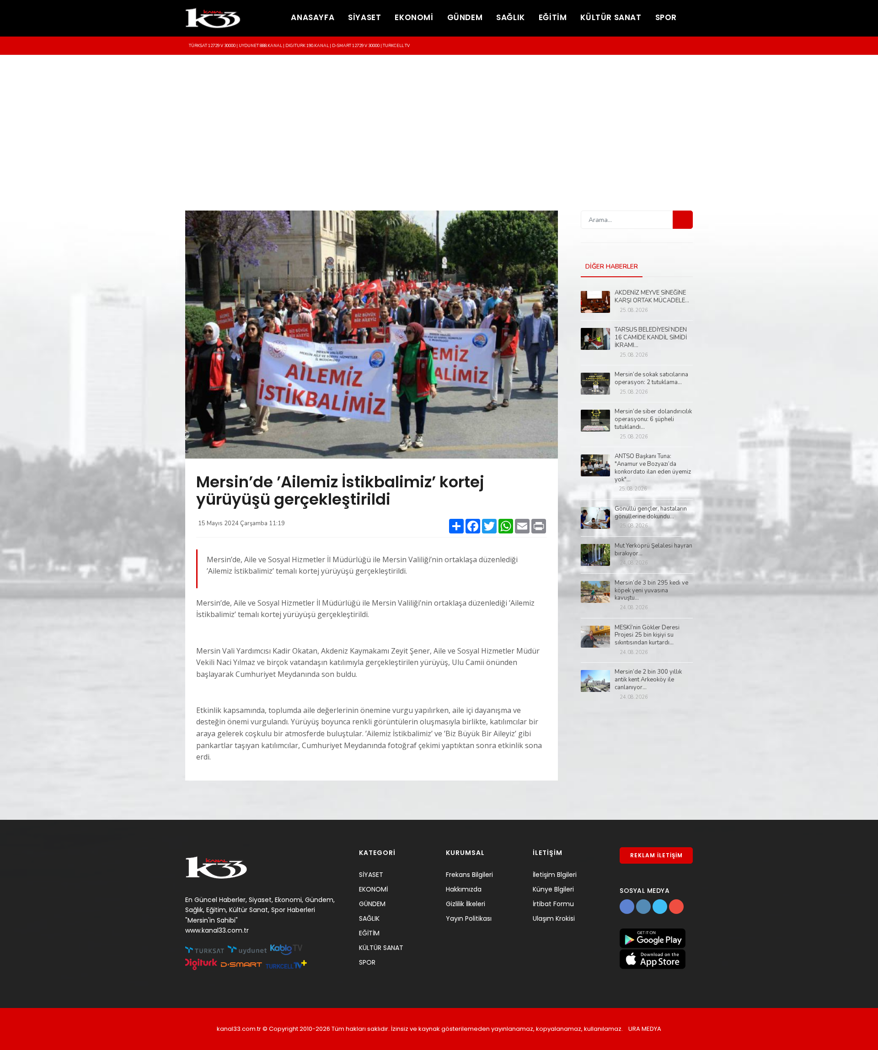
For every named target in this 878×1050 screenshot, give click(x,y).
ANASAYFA (312, 17)
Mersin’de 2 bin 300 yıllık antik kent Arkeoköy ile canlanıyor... (648, 679)
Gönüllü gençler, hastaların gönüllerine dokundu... (651, 513)
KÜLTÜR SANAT (610, 17)
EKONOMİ (414, 17)
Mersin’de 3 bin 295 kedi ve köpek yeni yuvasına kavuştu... (651, 590)
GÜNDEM (465, 17)
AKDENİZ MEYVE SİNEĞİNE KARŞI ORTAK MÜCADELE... (652, 297)
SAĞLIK (510, 17)
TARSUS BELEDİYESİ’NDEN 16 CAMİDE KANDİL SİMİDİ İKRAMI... (651, 337)
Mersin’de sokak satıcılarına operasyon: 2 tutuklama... (651, 378)
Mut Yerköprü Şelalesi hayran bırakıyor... (653, 550)
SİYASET (364, 17)
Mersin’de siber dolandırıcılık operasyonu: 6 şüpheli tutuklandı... (653, 419)
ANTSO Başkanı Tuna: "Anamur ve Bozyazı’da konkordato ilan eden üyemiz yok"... (653, 468)
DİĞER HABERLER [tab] (611, 266)
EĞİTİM (553, 17)
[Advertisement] (439, 124)
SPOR (666, 17)
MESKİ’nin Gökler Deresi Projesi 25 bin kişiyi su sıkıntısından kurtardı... (647, 635)
